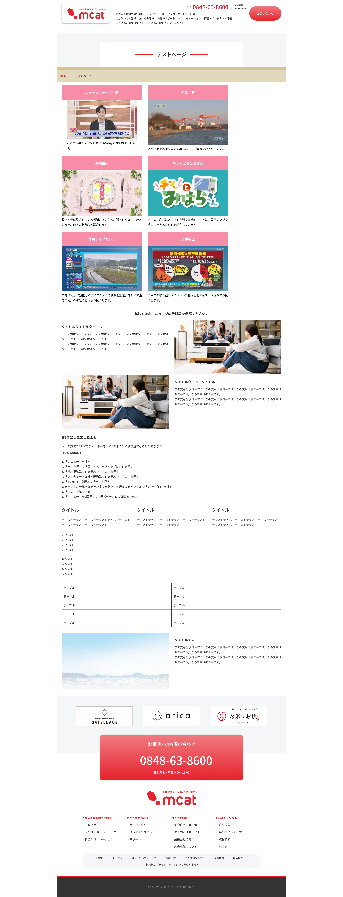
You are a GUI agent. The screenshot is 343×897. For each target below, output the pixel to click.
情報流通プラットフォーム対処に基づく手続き (172, 864)
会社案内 (118, 858)
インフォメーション (189, 18)
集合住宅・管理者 (185, 825)
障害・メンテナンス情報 (218, 18)
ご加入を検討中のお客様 (129, 14)
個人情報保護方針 (195, 858)
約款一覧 (171, 858)
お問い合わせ (265, 13)
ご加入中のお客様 (126, 18)
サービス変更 (138, 825)
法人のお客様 (146, 18)
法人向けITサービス (187, 832)
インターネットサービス (181, 14)
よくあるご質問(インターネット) (164, 22)
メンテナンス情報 (141, 832)
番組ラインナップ (230, 832)
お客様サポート (166, 18)
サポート (135, 839)
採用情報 (238, 858)
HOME (99, 858)
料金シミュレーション (99, 839)
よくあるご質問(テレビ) (129, 22)
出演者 (223, 846)
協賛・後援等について (144, 858)
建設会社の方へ (184, 839)
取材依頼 (224, 839)
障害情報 (219, 858)
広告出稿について (185, 846)
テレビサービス (155, 14)
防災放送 (224, 825)
